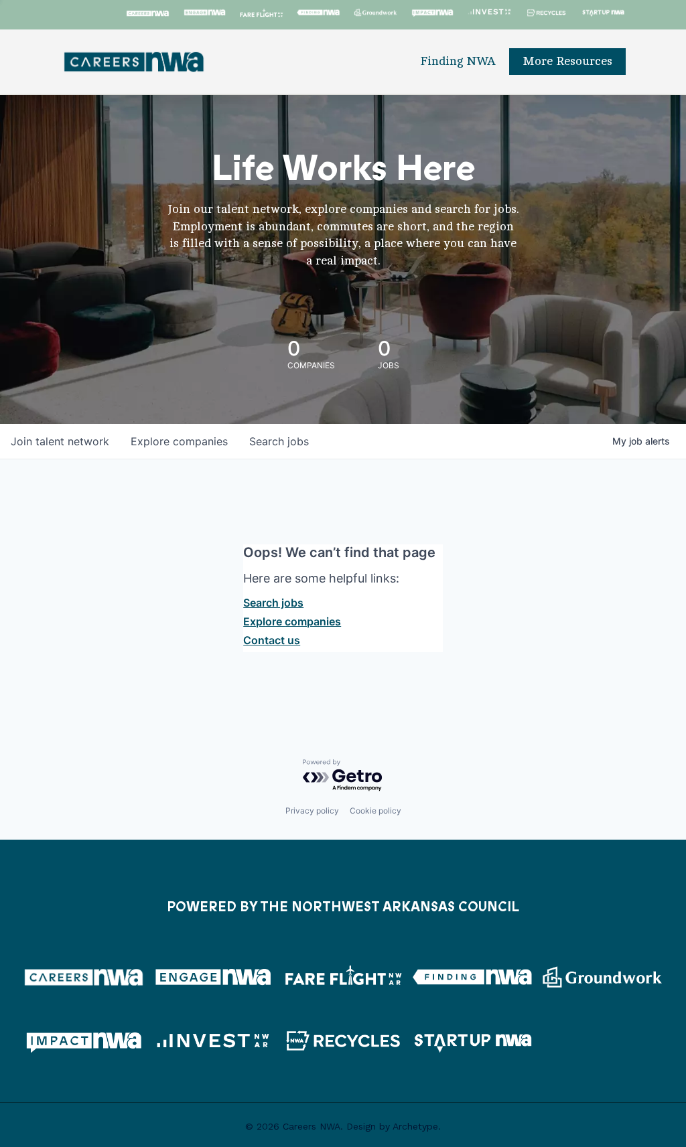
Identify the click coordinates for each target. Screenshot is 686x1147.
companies (179, 441)
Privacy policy (312, 811)
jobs (279, 441)
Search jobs (273, 602)
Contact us (271, 640)
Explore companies (292, 621)
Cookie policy (375, 811)
